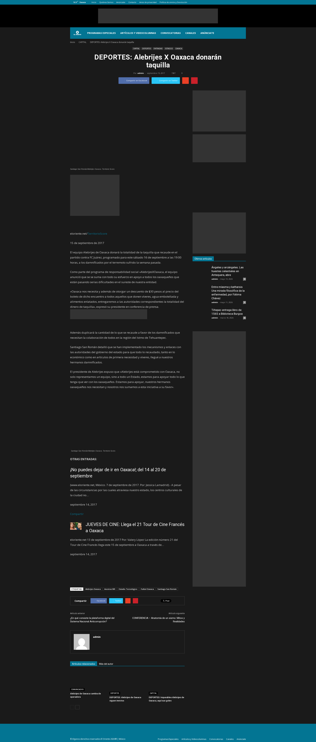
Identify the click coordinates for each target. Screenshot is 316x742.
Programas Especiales (101, 33)
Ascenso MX (109, 589)
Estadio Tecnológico (128, 589)
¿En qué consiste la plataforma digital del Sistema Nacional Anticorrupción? (92, 620)
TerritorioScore (97, 233)
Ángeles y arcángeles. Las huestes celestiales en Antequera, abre (227, 271)
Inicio (94, 2)
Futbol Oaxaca (147, 589)
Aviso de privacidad (148, 2)
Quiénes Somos (106, 2)
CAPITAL (136, 48)
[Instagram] (232, 2)
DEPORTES (146, 48)
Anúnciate (120, 2)
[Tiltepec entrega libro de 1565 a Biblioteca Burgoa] (201, 316)
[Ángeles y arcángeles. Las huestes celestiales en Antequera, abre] (201, 274)
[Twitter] (238, 2)
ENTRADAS (158, 48)
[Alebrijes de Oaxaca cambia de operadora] (88, 681)
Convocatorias (171, 33)
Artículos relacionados (83, 664)
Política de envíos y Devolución (173, 2)
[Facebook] (227, 2)
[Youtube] (243, 2)
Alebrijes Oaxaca (93, 589)
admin (140, 73)
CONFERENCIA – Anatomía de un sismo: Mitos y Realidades (158, 620)
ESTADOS (169, 48)
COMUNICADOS (77, 689)
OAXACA (178, 48)
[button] (242, 33)
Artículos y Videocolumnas (138, 33)
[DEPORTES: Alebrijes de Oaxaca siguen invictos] (127, 682)
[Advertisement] (158, 16)
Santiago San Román (167, 589)
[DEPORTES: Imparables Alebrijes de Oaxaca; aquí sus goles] (167, 682)
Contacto (132, 2)
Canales (190, 33)
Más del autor (106, 664)
